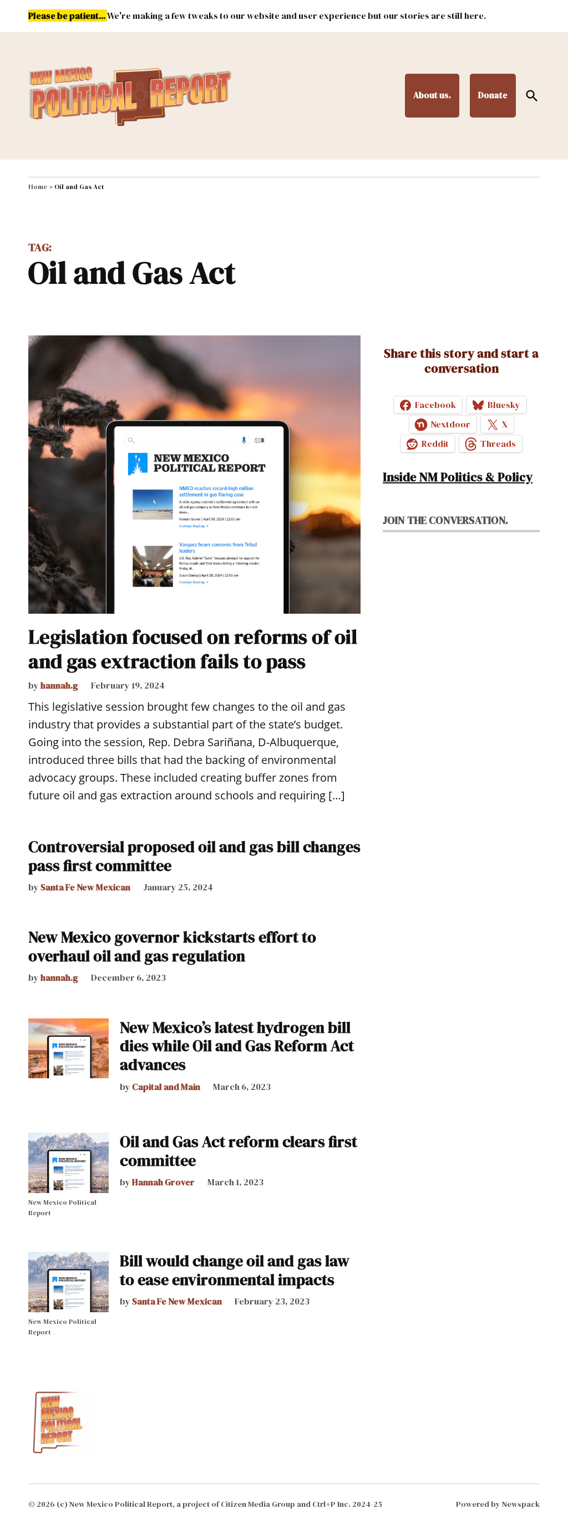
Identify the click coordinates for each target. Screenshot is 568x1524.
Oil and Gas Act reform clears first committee (238, 1151)
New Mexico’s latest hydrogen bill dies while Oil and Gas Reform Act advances (237, 1046)
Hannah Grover (163, 1182)
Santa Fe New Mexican (85, 887)
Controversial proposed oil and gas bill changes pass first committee (194, 856)
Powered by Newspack (498, 1504)
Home (37, 186)
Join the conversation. (445, 520)
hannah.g (59, 685)
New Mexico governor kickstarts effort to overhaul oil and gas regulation (172, 946)
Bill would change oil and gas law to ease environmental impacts (234, 1270)
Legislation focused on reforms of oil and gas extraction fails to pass (192, 648)
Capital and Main (166, 1086)
